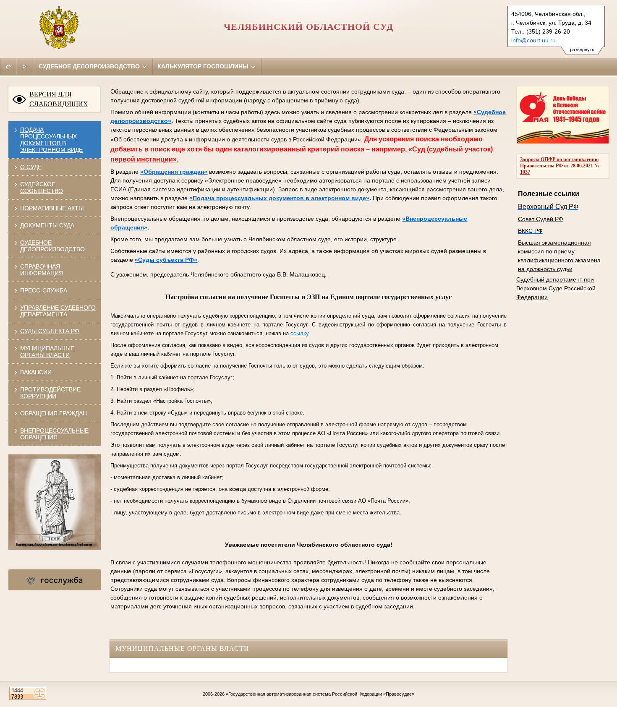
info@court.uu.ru (533, 40)
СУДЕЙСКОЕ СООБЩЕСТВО (41, 187)
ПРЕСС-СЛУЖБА (43, 290)
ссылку (299, 333)
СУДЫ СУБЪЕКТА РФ (49, 331)
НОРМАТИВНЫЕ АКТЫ (52, 208)
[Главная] (8, 66)
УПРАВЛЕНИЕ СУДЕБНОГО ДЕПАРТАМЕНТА (58, 311)
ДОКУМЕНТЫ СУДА (47, 225)
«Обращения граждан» (173, 171)
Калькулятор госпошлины (203, 66)
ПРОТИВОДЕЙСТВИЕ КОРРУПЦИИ (50, 392)
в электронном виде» (337, 198)
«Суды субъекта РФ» (166, 259)
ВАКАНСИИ (36, 372)
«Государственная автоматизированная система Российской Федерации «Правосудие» (320, 694)
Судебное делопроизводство (90, 66)
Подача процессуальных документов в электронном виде (51, 139)
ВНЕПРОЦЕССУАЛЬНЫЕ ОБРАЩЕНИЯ (54, 434)
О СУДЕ (31, 167)
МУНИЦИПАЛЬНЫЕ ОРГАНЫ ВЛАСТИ (47, 351)
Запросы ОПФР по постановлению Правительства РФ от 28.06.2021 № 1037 (559, 166)
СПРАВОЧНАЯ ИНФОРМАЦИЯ (41, 270)
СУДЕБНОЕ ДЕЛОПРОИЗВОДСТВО (52, 246)
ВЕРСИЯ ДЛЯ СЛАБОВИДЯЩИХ (58, 99)
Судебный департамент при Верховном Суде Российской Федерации (556, 288)
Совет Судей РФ (540, 219)
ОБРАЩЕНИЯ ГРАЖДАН (53, 413)
